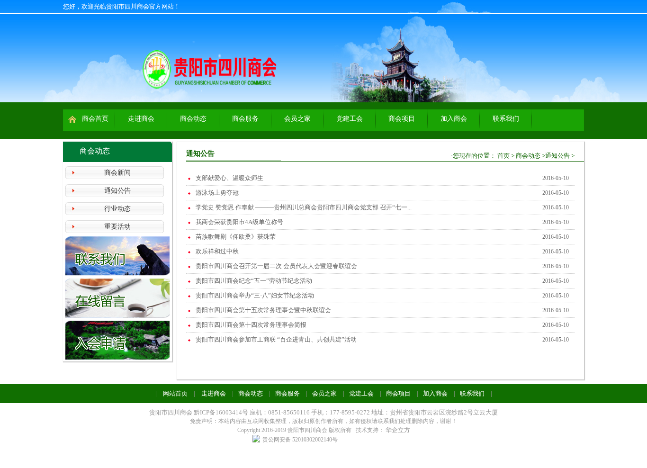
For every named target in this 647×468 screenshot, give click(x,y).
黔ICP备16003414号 (222, 412)
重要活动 (117, 226)
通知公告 (117, 190)
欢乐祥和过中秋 (217, 251)
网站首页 (175, 393)
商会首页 (95, 118)
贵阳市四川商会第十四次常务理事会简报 (251, 324)
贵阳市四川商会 (170, 412)
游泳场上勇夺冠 (217, 192)
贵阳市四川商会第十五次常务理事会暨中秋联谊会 (263, 310)
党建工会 (349, 118)
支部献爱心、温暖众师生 (229, 177)
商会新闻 (117, 172)
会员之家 (297, 118)
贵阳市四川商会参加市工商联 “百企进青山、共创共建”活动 (276, 339)
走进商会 (141, 118)
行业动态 (117, 208)
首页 (503, 155)
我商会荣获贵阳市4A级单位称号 (239, 221)
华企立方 (398, 429)
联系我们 (506, 118)
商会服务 (245, 118)
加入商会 (453, 118)
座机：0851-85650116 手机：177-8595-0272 (310, 412)
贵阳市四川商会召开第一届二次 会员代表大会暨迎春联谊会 (276, 266)
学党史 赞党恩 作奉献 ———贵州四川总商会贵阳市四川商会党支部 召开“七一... (304, 207)
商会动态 (193, 118)
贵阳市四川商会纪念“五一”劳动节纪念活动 (254, 280)
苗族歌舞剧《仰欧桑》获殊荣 (236, 236)
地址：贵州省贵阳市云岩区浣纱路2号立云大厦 (434, 412)
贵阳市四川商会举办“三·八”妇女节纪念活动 (255, 295)
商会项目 (401, 118)
